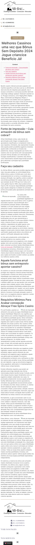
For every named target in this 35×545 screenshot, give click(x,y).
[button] (17, 32)
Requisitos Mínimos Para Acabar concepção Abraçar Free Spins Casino (15, 79)
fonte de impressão (7, 247)
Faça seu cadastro (11, 71)
